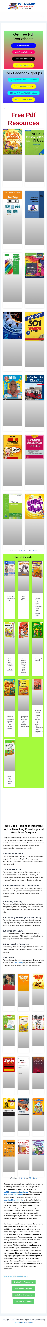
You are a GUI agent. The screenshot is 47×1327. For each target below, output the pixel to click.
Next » (35, 551)
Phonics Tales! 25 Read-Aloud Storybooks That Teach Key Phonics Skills (38, 606)
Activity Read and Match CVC (9, 780)
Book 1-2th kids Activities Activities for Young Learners (10, 665)
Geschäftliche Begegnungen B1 (11, 598)
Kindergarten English (39, 659)
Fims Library (18, 963)
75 (30, 1178)
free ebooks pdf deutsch (13, 1195)
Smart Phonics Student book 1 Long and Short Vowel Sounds (23, 665)
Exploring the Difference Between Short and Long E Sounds (10, 722)
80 (30, 551)
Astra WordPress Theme (24, 1322)
